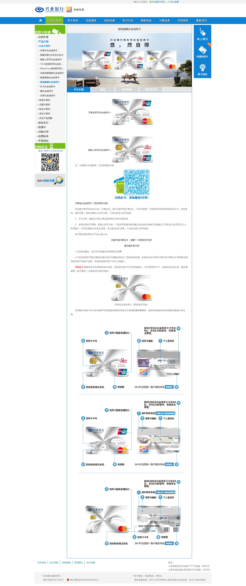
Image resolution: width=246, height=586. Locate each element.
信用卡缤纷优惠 (50, 180)
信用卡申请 (54, 20)
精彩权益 (146, 20)
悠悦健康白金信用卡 (50, 82)
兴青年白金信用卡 (48, 50)
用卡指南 (73, 20)
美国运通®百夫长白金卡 (51, 55)
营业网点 (78, 562)
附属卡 (42, 127)
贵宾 (144, 2)
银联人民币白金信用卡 (51, 59)
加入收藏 (174, 2)
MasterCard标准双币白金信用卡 (52, 68)
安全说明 (41, 562)
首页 (40, 20)
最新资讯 (201, 20)
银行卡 (137, 2)
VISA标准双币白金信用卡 (52, 64)
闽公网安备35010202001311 (84, 580)
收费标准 (43, 136)
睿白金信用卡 (46, 91)
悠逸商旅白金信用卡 (50, 77)
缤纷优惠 (109, 20)
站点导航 (54, 562)
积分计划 (128, 20)
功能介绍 (43, 131)
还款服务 (91, 20)
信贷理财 (183, 20)
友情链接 (66, 562)
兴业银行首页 (158, 2)
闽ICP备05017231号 (53, 580)
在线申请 (43, 37)
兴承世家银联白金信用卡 (52, 73)
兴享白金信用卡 (47, 95)
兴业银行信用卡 (59, 10)
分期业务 (165, 20)
